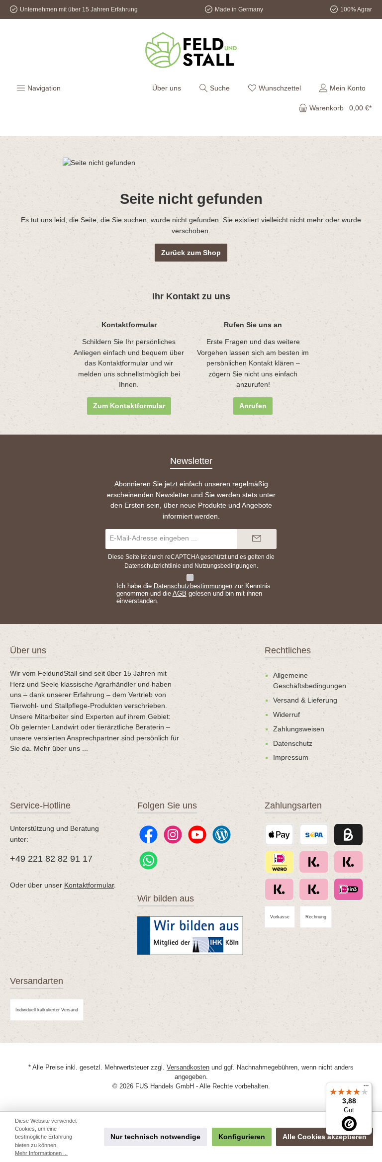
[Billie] (348, 834)
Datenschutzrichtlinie (152, 565)
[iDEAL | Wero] (279, 862)
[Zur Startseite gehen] (191, 50)
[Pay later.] (313, 862)
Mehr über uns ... (61, 748)
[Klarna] (279, 889)
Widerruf (286, 714)
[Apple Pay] (279, 834)
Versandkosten (188, 1067)
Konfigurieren (241, 1137)
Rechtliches (288, 650)
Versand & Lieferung (305, 700)
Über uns (166, 88)
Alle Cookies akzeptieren (325, 1137)
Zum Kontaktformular (129, 406)
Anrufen (253, 406)
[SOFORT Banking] (313, 889)
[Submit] (257, 539)
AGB (180, 593)
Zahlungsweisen (298, 729)
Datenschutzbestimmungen (193, 586)
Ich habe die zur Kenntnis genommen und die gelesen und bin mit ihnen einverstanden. (193, 594)
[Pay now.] (348, 862)
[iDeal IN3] (348, 889)
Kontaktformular (89, 885)
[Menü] (366, 1088)
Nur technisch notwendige (155, 1137)
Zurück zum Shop (191, 253)
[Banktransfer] (313, 834)
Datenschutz (292, 743)
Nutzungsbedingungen (225, 565)
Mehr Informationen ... (41, 1153)
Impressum (290, 757)
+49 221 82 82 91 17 (51, 859)
